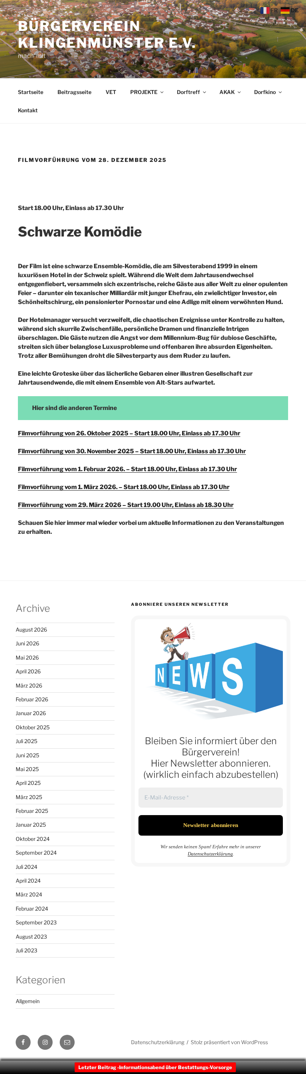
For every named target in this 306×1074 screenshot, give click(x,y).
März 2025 (29, 797)
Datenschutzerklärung (210, 854)
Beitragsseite (74, 92)
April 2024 (28, 880)
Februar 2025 (32, 811)
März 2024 (29, 894)
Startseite (30, 92)
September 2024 (36, 852)
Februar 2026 (32, 699)
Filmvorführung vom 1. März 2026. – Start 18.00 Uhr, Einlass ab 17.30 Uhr (124, 487)
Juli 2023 (26, 950)
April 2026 (28, 671)
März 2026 (29, 685)
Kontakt (28, 110)
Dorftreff (188, 92)
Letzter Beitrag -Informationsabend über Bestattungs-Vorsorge (155, 1067)
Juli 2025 (26, 741)
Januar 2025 (31, 824)
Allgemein (28, 1001)
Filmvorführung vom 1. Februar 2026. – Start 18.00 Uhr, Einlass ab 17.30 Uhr (127, 469)
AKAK (227, 92)
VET (111, 92)
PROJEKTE (143, 92)
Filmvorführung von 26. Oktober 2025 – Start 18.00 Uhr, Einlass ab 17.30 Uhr (129, 433)
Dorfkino (265, 92)
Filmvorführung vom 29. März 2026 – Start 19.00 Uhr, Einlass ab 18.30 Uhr (126, 504)
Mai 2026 (27, 657)
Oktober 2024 (33, 839)
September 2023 (36, 922)
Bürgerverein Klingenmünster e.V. (107, 34)
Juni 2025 (27, 755)
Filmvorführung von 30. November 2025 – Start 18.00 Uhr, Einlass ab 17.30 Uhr (132, 451)
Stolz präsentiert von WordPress (229, 1042)
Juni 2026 (27, 643)
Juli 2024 (26, 867)
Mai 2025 (27, 769)
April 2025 (28, 783)
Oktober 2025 (33, 727)
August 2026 (31, 629)
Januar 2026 (31, 713)
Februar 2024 (32, 908)
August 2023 (31, 936)
